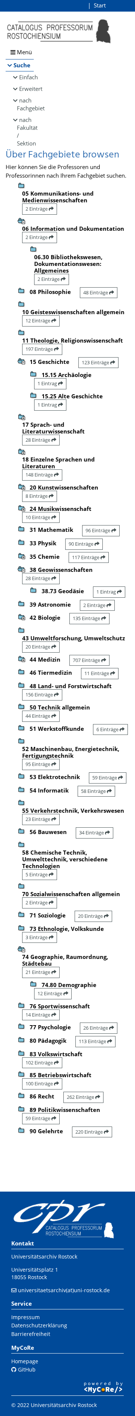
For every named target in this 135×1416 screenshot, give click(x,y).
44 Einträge (38, 715)
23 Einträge (38, 819)
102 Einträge (40, 1062)
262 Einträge (81, 1097)
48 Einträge (96, 292)
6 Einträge (108, 729)
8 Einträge (37, 496)
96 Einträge (98, 530)
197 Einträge (40, 349)
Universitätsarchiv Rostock (44, 1256)
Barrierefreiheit (30, 1333)
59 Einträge (105, 777)
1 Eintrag (48, 383)
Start (100, 5)
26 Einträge (96, 1027)
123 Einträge (96, 362)
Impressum (25, 1317)
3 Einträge (37, 937)
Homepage (24, 1361)
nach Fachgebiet (25, 104)
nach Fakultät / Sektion (25, 131)
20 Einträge (38, 646)
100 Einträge (40, 1083)
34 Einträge (92, 832)
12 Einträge (38, 320)
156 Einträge (40, 694)
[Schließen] (21, 220)
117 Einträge (86, 557)
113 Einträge (93, 1041)
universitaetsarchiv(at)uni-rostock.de (64, 1290)
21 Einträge (38, 972)
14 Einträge (38, 1014)
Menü (23, 52)
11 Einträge (97, 673)
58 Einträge (94, 791)
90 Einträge (81, 543)
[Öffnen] (21, 416)
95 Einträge (38, 764)
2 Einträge (37, 208)
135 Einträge (87, 618)
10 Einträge (38, 517)
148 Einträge (40, 474)
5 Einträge (37, 874)
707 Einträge (87, 660)
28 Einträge (38, 439)
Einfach (26, 77)
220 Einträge (89, 1131)
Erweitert (26, 88)
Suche (22, 65)
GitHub (26, 1369)
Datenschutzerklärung (39, 1325)
